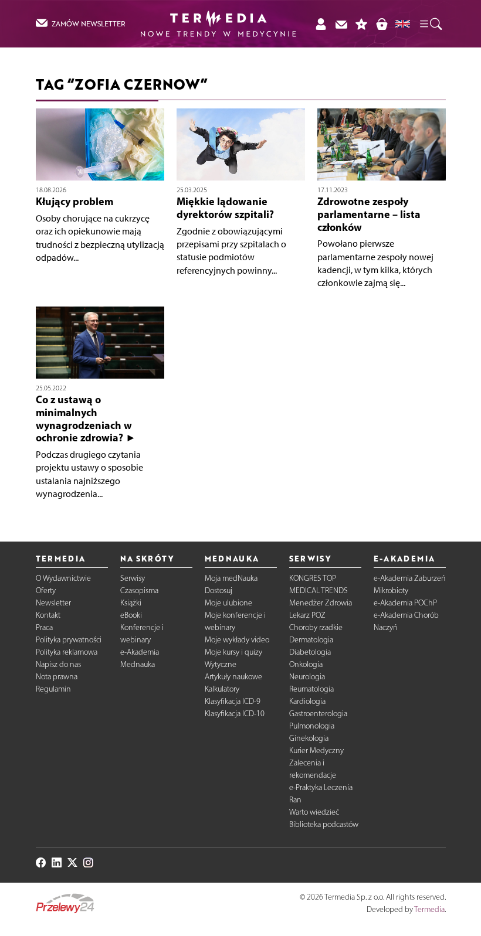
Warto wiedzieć (314, 812)
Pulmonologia (311, 726)
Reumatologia (311, 689)
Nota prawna (56, 677)
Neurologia (307, 677)
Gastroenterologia (318, 714)
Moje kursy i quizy (233, 652)
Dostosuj (218, 590)
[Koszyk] (381, 24)
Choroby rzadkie (316, 627)
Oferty (46, 590)
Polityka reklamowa (66, 652)
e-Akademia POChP (405, 603)
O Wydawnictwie (63, 578)
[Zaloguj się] (320, 24)
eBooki (131, 615)
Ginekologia (308, 738)
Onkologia (306, 664)
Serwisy (132, 578)
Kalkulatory (222, 689)
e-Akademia (139, 652)
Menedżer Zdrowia (320, 603)
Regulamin (53, 689)
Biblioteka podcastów (323, 824)
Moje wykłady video (237, 640)
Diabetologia (310, 652)
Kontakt (48, 615)
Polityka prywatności (68, 640)
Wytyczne (220, 664)
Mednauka (137, 664)
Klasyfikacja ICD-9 (232, 701)
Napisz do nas (58, 664)
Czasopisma (139, 590)
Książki (130, 603)
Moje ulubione (228, 603)
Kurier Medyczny (316, 750)
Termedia (429, 909)
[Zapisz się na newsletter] (341, 24)
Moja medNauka (231, 578)
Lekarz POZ (307, 615)
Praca (44, 627)
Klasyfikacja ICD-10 (235, 714)
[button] (430, 23)
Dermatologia (311, 640)
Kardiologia (307, 701)
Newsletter (53, 603)
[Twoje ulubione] (362, 24)
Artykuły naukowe (233, 677)
